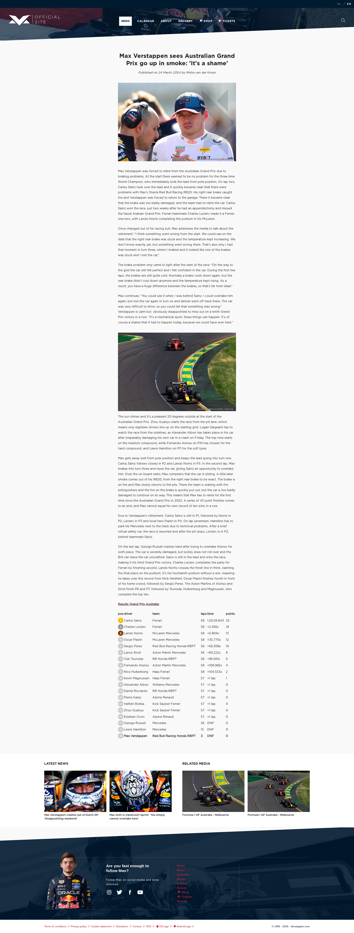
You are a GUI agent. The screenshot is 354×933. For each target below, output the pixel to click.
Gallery (185, 21)
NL (339, 4)
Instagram (109, 892)
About (166, 21)
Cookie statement (101, 926)
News (125, 21)
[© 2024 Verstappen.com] (177, 372)
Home (181, 865)
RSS (148, 926)
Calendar (145, 21)
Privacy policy (79, 926)
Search (343, 21)
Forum (181, 887)
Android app (184, 926)
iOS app (164, 926)
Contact (137, 926)
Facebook (130, 892)
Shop (208, 21)
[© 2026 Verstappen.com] (177, 122)
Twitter (119, 892)
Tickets (229, 21)
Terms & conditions (55, 926)
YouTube (140, 892)
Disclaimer (122, 926)
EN (349, 4)
